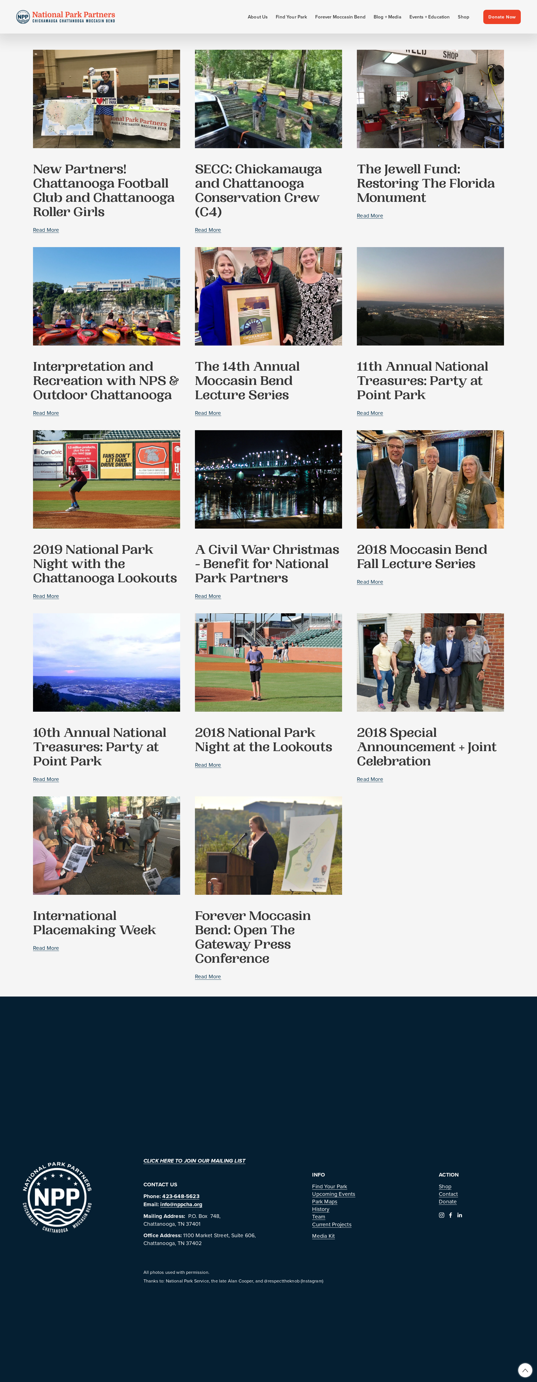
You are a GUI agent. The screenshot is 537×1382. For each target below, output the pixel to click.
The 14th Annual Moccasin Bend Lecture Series (247, 382)
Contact (448, 1194)
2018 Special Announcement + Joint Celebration (427, 748)
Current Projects (331, 1224)
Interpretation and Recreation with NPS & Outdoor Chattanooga (106, 382)
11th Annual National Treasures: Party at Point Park (422, 382)
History (320, 1209)
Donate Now (502, 17)
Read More (46, 229)
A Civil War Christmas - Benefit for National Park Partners (267, 565)
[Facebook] (450, 1215)
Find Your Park (329, 1186)
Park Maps (324, 1201)
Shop (463, 17)
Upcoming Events (333, 1194)
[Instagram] (441, 1215)
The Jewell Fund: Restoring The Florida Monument (426, 185)
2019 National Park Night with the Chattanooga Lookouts (105, 565)
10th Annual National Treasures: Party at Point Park (99, 748)
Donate (448, 1201)
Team (318, 1216)
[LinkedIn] (459, 1215)
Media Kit (323, 1235)
